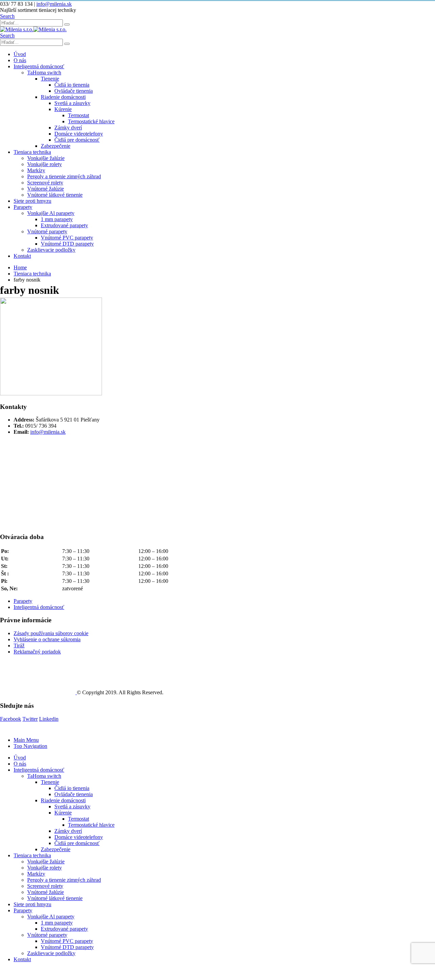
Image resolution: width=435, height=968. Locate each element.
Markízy (36, 170)
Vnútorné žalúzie (45, 189)
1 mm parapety (57, 219)
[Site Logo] (33, 29)
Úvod (20, 54)
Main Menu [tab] (26, 740)
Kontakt (22, 256)
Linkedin (48, 719)
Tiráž (19, 645)
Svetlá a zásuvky (72, 103)
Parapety (23, 207)
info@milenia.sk (54, 4)
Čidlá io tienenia (71, 85)
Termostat (78, 115)
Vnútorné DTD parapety (67, 244)
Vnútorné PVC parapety (67, 237)
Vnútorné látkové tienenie (55, 195)
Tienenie (50, 79)
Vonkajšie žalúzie (46, 158)
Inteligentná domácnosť (39, 66)
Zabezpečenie (55, 146)
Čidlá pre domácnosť (77, 140)
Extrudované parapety (64, 225)
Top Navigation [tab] (30, 746)
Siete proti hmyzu (32, 201)
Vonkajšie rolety (44, 164)
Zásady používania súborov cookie (51, 633)
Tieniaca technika (32, 152)
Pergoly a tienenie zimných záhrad (64, 176)
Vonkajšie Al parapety (50, 213)
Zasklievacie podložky (51, 250)
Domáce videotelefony (78, 134)
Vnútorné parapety (47, 231)
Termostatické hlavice (91, 121)
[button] (7, 16)
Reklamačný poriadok (37, 652)
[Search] (67, 24)
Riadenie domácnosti (63, 97)
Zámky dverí (68, 127)
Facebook (10, 719)
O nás (20, 60)
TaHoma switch (44, 72)
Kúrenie (63, 109)
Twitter (30, 719)
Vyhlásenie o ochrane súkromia (47, 639)
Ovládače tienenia (73, 91)
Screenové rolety (45, 182)
